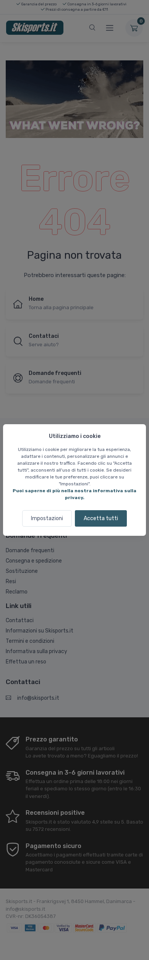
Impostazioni (47, 518)
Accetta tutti (101, 518)
